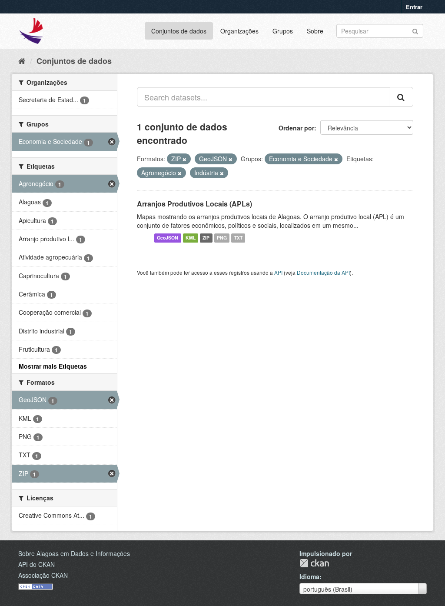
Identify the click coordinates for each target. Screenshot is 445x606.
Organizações (239, 31)
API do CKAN (36, 564)
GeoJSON (167, 238)
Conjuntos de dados (178, 31)
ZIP (206, 238)
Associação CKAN (43, 575)
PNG (222, 238)
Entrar (414, 7)
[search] (401, 97)
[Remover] (184, 159)
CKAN (314, 563)
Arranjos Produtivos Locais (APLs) (194, 204)
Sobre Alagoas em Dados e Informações (74, 553)
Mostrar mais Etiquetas (53, 366)
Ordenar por (296, 127)
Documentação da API (323, 272)
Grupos (282, 31)
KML (191, 238)
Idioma (309, 576)
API (278, 272)
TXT (238, 238)
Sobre (315, 31)
